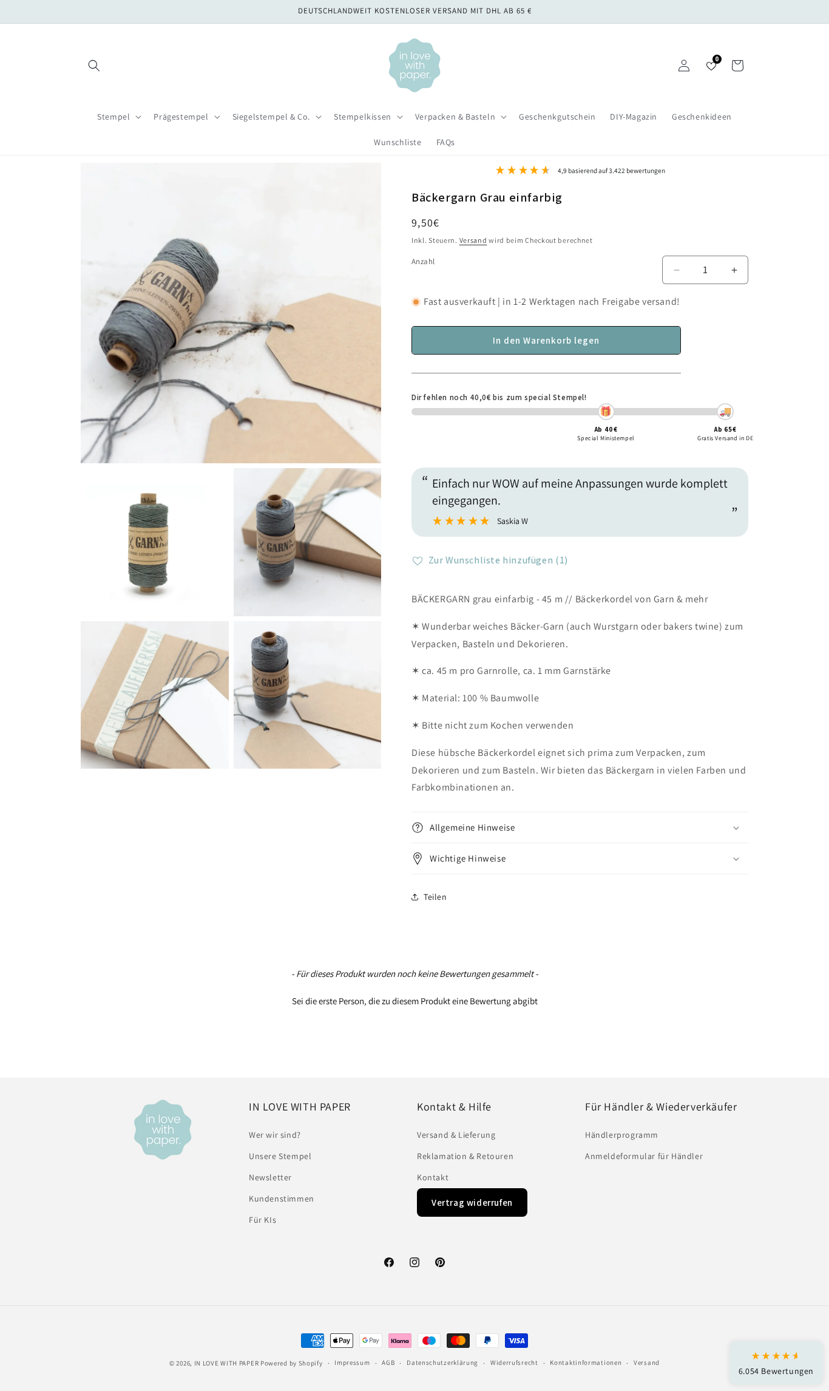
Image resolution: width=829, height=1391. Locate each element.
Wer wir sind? (275, 1134)
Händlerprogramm (621, 1134)
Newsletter (270, 1177)
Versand (473, 240)
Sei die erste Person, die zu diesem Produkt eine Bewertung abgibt (415, 1001)
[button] (94, 65)
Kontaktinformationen (585, 1362)
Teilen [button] (435, 896)
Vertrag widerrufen (472, 1202)
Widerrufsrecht (514, 1362)
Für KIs (262, 1219)
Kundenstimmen (281, 1198)
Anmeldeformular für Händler (644, 1156)
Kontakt (432, 1177)
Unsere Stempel (280, 1156)
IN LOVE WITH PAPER (226, 1363)
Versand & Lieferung (456, 1134)
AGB (388, 1362)
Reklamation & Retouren (465, 1156)
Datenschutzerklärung (442, 1362)
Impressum (352, 1362)
